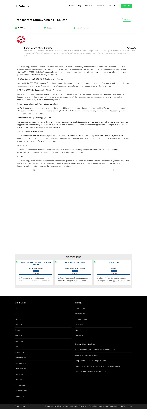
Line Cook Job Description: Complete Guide (90, 372)
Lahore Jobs (19, 341)
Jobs (16, 347)
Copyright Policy (81, 319)
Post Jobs (126, 6)
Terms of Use (80, 314)
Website (132, 48)
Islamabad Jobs (20, 363)
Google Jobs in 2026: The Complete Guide (90, 361)
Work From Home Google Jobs (86, 355)
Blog (79, 6)
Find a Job (111, 6)
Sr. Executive (114, 262)
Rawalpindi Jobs (20, 369)
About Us (88, 6)
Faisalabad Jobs (20, 358)
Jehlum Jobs (19, 396)
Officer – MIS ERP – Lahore (74, 262)
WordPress (127, 406)
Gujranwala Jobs (21, 391)
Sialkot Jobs (19, 374)
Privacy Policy (80, 308)
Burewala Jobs (20, 385)
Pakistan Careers (64, 406)
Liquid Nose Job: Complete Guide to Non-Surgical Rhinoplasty (97, 366)
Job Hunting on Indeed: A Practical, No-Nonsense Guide (95, 350)
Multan (49, 28)
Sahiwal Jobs (19, 380)
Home (71, 6)
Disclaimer (79, 325)
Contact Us (100, 6)
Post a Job (18, 325)
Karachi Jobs (19, 352)
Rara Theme (109, 406)
